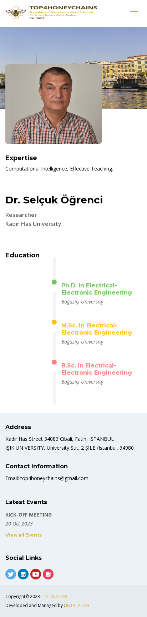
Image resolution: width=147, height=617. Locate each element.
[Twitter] (10, 574)
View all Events (24, 535)
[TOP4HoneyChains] (51, 12)
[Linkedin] (23, 574)
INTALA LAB (55, 596)
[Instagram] (48, 574)
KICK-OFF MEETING (28, 514)
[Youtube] (35, 574)
